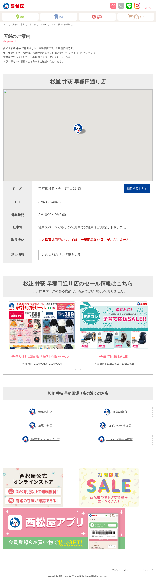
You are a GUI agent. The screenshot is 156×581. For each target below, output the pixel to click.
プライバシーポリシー (121, 570)
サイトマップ (146, 570)
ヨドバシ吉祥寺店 (119, 425)
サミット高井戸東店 (119, 439)
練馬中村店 (44, 425)
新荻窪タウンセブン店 (45, 439)
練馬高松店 (44, 411)
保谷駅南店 (119, 411)
